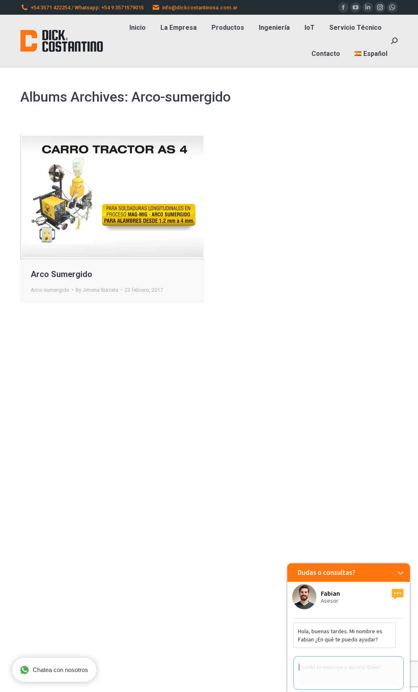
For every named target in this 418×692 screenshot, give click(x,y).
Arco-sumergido (50, 290)
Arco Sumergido (61, 274)
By (97, 290)
